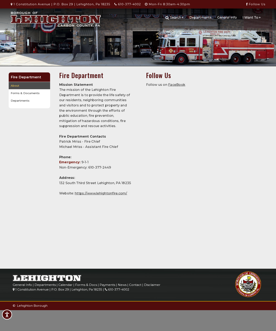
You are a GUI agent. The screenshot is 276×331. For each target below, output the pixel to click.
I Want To (251, 17)
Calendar (65, 285)
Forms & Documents (25, 93)
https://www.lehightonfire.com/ (101, 193)
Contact (135, 285)
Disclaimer (152, 285)
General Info (227, 17)
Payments (107, 285)
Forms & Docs (86, 285)
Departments (200, 17)
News (122, 285)
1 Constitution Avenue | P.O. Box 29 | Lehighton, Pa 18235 (61, 4)
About (15, 85)
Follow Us (256, 4)
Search (177, 17)
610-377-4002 (129, 4)
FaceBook (176, 85)
